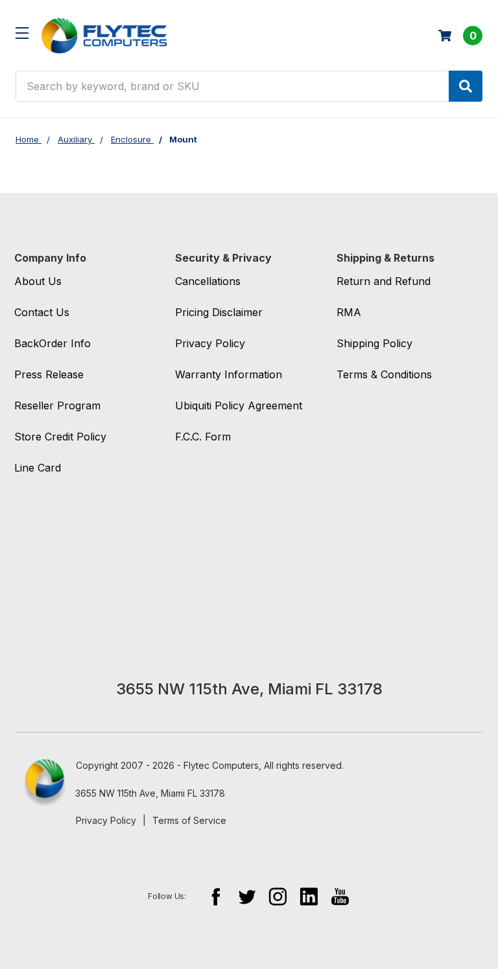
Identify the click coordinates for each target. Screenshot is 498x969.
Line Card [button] (37, 467)
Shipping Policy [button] (374, 343)
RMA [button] (349, 312)
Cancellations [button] (208, 281)
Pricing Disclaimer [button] (219, 312)
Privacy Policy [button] (210, 343)
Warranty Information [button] (228, 374)
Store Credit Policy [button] (60, 436)
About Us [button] (38, 281)
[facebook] (216, 896)
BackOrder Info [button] (52, 343)
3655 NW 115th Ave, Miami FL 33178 (150, 793)
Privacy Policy (106, 820)
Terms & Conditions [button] (384, 374)
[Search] (465, 86)
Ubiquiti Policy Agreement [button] (238, 405)
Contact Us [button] (41, 312)
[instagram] (278, 896)
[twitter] (247, 896)
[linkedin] (309, 896)
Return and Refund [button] (384, 281)
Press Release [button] (49, 374)
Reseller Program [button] (57, 405)
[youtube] (340, 896)
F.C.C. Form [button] (203, 436)
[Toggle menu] (22, 33)
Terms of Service (189, 820)
